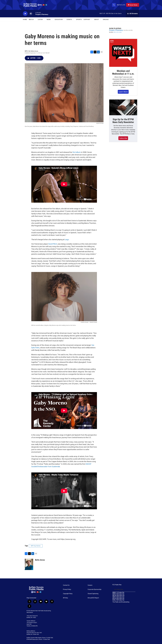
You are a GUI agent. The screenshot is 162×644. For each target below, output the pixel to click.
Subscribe (123, 138)
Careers (90, 585)
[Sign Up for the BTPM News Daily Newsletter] (123, 107)
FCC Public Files (117, 584)
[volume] (30, 14)
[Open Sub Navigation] (35, 19)
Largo (67, 239)
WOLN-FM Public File (118, 598)
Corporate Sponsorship (94, 589)
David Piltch (52, 244)
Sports (79, 19)
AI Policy (65, 598)
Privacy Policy (67, 589)
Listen (40, 19)
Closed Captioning (93, 593)
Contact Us (66, 585)
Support (87, 19)
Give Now (133, 5)
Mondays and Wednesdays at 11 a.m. (123, 72)
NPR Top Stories (35, 546)
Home (25, 19)
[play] (25, 14)
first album (77, 152)
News (49, 19)
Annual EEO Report (93, 598)
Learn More (123, 92)
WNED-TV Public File (118, 592)
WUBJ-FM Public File (118, 600)
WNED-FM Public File (118, 594)
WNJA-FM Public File (118, 595)
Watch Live (121, 5)
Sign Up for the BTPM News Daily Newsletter (123, 121)
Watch (31, 19)
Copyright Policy (67, 593)
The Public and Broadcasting (120, 602)
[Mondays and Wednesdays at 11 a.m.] (123, 53)
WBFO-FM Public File (118, 597)
